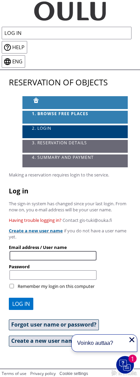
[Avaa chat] (125, 365)
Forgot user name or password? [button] (54, 324)
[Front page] (75, 102)
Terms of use (14, 373)
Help (18, 47)
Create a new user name (36, 231)
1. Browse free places (60, 114)
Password (19, 267)
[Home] (70, 10)
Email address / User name (38, 247)
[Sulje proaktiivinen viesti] (131, 339)
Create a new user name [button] (44, 340)
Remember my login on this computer (56, 286)
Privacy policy (43, 373)
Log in (12, 33)
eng (17, 61)
